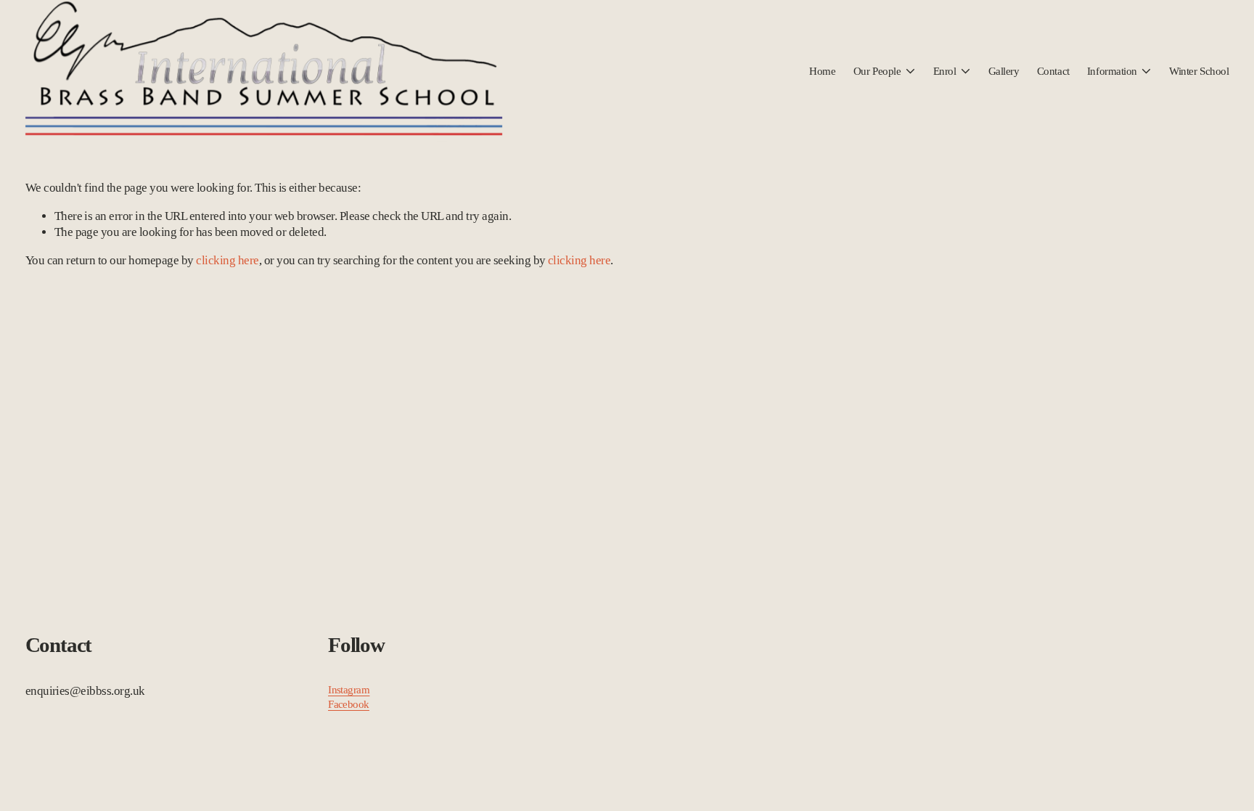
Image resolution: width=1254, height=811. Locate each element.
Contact (1053, 71)
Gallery (1004, 71)
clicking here (227, 260)
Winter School (1199, 71)
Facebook (348, 704)
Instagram (348, 690)
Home (822, 71)
